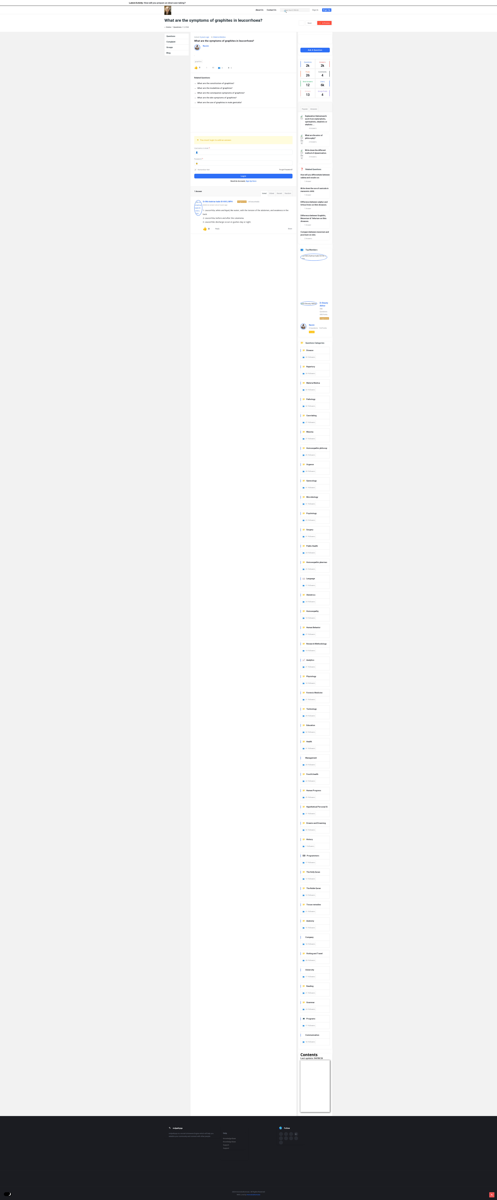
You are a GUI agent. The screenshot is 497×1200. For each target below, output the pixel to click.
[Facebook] (281, 1134)
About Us (259, 10)
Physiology (311, 676)
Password (198, 159)
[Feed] (296, 1138)
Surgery (309, 530)
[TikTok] (281, 1142)
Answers (313, 109)
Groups (169, 47)
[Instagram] (286, 1138)
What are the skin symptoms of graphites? (217, 97)
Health (309, 742)
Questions (170, 36)
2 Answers (312, 142)
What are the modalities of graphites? (214, 88)
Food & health (312, 774)
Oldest (271, 193)
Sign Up (326, 10)
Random (288, 193)
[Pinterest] (291, 1138)
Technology (311, 709)
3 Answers (312, 157)
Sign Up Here (251, 181)
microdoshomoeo (253, 1195)
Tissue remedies (313, 905)
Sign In (315, 10)
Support (226, 1145)
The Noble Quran (313, 888)
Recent (279, 193)
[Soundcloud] (281, 1138)
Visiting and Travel (314, 953)
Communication (312, 1035)
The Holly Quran (313, 872)
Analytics (310, 660)
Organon (310, 464)
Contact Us (271, 10)
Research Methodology (316, 644)
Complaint (170, 42)
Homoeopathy (312, 611)
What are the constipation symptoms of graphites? (221, 93)
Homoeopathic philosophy (314, 448)
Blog (168, 53)
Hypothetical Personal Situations (315, 807)
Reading (309, 986)
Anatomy (310, 921)
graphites (198, 61)
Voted (264, 193)
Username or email (202, 148)
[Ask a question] (491, 1194)
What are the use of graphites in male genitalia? (219, 102)
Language (310, 579)
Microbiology (312, 497)
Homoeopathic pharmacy (314, 562)
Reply (217, 229)
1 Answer (307, 181)
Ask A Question (315, 50)
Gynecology (311, 481)
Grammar (310, 1002)
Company (309, 937)
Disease (309, 350)
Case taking (311, 416)
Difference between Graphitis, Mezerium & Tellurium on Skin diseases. (313, 218)
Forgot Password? (286, 169)
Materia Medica (219, 37)
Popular (305, 109)
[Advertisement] (243, 120)
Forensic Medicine (314, 693)
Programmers (313, 856)
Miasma (309, 432)
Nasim (312, 325)
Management (311, 758)
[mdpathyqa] (177, 10)
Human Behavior (313, 627)
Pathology (310, 399)
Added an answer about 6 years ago (215, 205)
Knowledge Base (229, 1138)
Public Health (312, 546)
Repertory (310, 367)
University (309, 970)
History (309, 839)
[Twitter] (286, 1134)
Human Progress (313, 790)
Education (310, 725)
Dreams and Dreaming (316, 823)
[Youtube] (296, 1134)
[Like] (196, 67)
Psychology (311, 513)
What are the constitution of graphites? (215, 83)
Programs (310, 1019)
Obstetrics (310, 595)
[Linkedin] (291, 1134)
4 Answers (312, 128)
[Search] (285, 11)
